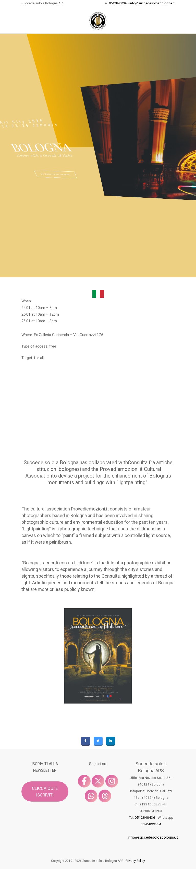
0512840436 (118, 3)
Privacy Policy (135, 861)
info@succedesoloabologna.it (152, 3)
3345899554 (151, 824)
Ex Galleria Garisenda (55, 174)
